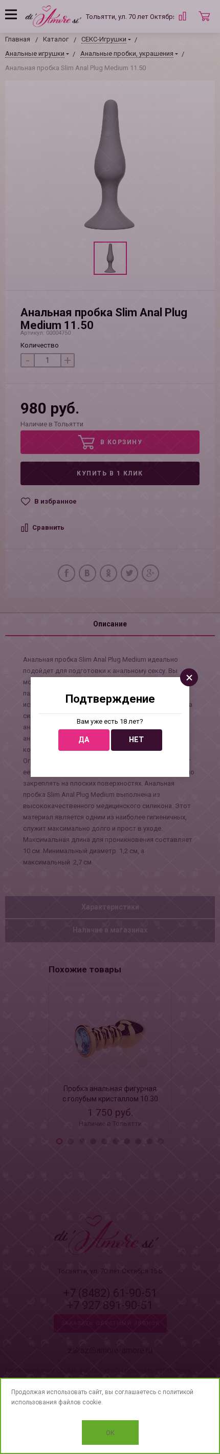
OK (110, 1433)
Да (83, 739)
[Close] (189, 677)
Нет (136, 739)
